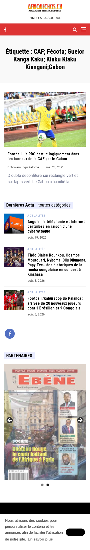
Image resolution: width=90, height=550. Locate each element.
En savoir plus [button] (40, 539)
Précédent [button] (10, 420)
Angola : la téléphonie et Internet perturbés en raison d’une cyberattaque (56, 226)
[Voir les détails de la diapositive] (45, 422)
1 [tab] (42, 485)
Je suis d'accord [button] (75, 533)
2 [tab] (47, 485)
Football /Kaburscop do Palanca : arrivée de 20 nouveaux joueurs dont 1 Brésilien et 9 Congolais (55, 303)
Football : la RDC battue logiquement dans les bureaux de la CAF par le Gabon (43, 156)
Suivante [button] (80, 420)
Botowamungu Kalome (23, 167)
